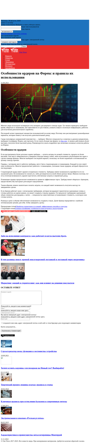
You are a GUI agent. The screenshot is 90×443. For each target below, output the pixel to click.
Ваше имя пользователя (30, 27)
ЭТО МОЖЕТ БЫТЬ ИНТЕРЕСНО (15, 211)
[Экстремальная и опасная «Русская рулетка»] (6, 414)
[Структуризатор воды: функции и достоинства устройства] (6, 347)
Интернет (9, 66)
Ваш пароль (25, 29)
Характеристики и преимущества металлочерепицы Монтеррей (31, 435)
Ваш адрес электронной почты (32, 40)
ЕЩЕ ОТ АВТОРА (39, 211)
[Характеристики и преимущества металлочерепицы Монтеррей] (6, 431)
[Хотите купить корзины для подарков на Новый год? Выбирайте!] (6, 364)
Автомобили (10, 68)
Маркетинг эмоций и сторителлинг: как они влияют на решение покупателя (37, 283)
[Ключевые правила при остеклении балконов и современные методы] (6, 397)
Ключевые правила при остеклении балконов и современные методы (34, 401)
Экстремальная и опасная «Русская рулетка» (22, 418)
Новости (8, 56)
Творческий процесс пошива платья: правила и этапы (27, 385)
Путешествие (10, 64)
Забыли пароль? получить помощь (14, 34)
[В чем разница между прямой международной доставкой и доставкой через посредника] (13, 255)
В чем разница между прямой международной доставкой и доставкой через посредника (43, 259)
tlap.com (64, 141)
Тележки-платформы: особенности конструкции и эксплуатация (39, 208)
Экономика (9, 62)
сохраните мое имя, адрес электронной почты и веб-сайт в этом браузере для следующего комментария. (42, 323)
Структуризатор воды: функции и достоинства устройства (29, 351)
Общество (9, 58)
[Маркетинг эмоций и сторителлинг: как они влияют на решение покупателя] (13, 279)
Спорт (7, 60)
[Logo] (5, 52)
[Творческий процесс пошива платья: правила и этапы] (6, 380)
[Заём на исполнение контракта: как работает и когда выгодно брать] (13, 232)
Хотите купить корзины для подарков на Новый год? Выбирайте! (32, 368)
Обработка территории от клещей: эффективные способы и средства (41, 206)
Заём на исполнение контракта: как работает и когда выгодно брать (34, 236)
